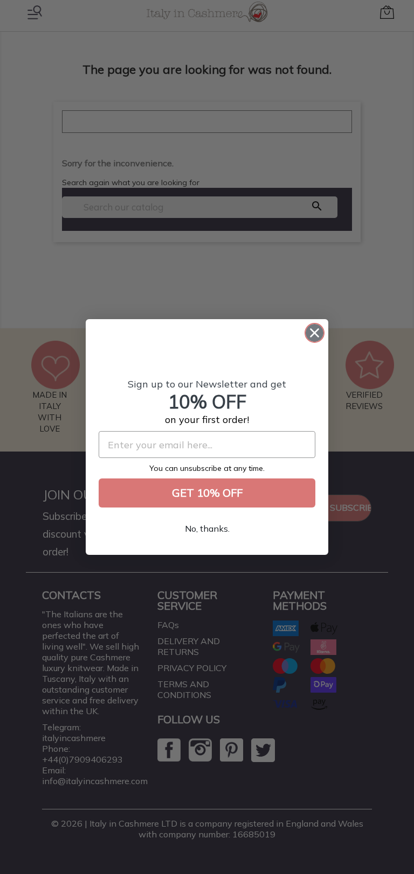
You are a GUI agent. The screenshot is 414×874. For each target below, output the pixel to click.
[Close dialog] (314, 332)
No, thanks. (207, 528)
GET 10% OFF (207, 492)
